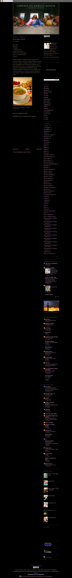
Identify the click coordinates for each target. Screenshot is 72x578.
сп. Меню (46, 119)
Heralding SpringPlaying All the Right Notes (51, 405)
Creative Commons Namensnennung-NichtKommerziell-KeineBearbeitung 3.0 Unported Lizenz (36, 571)
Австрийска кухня (48, 154)
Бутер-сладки (47, 158)
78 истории (47, 386)
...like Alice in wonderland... (51, 263)
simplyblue (47, 409)
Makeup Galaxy (48, 351)
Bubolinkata (48, 285)
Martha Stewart (47, 99)
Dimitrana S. (54, 43)
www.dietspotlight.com (48, 110)
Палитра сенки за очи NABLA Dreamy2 (51, 343)
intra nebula (48, 332)
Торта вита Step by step (49, 211)
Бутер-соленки (47, 160)
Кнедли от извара (48, 173)
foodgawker (46, 108)
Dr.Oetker (46, 93)
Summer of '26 (48, 399)
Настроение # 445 (49, 394)
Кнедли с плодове (48, 178)
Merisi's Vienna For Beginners (49, 403)
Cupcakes (46, 144)
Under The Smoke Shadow (51, 413)
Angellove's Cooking (49, 268)
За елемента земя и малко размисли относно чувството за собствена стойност (51, 389)
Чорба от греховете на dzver (50, 458)
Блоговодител (47, 112)
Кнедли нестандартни (49, 169)
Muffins (45, 147)
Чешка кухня (47, 251)
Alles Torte (46, 86)
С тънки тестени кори (49, 194)
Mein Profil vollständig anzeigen (51, 57)
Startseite (27, 149)
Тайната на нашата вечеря (36, 6)
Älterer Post (39, 149)
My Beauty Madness (49, 341)
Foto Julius (46, 95)
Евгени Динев (48, 347)
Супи (17, 108)
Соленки (46, 201)
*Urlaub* (46, 133)
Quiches (45, 151)
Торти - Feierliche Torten (49, 216)
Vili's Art (47, 363)
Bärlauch (46, 140)
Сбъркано (47, 427)
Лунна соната (48, 329)
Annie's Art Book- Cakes (50, 277)
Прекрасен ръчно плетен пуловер (50, 359)
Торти (45, 212)
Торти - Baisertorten (48, 214)
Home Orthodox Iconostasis (50, 320)
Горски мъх (48, 430)
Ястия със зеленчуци (48, 253)
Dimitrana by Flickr (48, 92)
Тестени (45, 209)
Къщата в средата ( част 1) (50, 464)
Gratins (45, 145)
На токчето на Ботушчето (50, 431)
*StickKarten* (47, 131)
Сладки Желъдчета (51, 517)
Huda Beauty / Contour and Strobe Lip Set (50, 353)
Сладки (45, 198)
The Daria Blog (48, 357)
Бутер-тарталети (47, 162)
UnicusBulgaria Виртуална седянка (51, 416)
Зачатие (45, 115)
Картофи (46, 167)
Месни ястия (47, 183)
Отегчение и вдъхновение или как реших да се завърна (51, 364)
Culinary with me (49, 294)
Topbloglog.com (47, 104)
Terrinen (45, 153)
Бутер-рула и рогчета (49, 156)
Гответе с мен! (47, 113)
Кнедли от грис (47, 171)
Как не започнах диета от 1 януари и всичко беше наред (51, 418)
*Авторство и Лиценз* (49, 134)
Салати (45, 196)
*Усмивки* (46, 138)
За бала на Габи (54, 286)
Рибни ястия (46, 192)
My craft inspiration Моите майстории (51, 369)
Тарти (45, 207)
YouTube (45, 106)
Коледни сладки (47, 180)
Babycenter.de (47, 90)
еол (46, 439)
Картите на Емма (49, 441)
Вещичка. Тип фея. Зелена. (50, 425)
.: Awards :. (46, 125)
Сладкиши (46, 200)
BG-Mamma (46, 88)
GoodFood (46, 97)
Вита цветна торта (51, 503)
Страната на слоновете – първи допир (51, 449)
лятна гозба (47, 410)
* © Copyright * (47, 127)
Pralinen (45, 149)
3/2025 (46, 333)
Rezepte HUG (47, 101)
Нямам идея (48, 448)
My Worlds (47, 328)
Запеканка (46, 165)
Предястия (46, 189)
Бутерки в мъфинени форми (50, 163)
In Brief (47, 398)
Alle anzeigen (57, 296)
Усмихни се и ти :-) (51, 510)
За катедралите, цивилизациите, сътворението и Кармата (51, 443)
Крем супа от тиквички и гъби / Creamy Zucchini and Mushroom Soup (54, 271)
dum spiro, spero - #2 (50, 393)
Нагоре (46, 454)
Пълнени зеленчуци (48, 191)
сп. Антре (46, 117)
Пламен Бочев (48, 453)
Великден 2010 (50, 481)
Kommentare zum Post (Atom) (24, 152)
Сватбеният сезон (49, 324)
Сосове (45, 203)
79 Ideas (47, 380)
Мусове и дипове (48, 185)
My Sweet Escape (49, 375)
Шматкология (48, 463)
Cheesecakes (46, 142)
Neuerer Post (15, 149)
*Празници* (46, 136)
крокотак (47, 319)
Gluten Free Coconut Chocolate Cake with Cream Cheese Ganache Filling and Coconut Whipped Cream (51, 280)
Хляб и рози (47, 264)
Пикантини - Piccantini (49, 187)
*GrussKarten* (47, 129)
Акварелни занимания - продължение (50, 371)
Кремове (46, 182)
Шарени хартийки (49, 323)
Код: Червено (48, 376)
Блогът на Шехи (49, 422)
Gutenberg (47, 460)
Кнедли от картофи (48, 174)
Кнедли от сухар (47, 176)
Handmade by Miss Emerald (51, 337)
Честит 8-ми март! (49, 338)
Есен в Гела (47, 348)
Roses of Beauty (47, 102)
